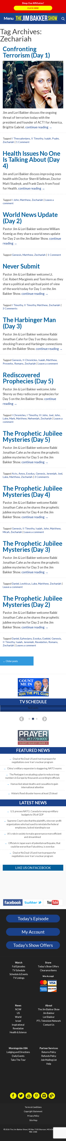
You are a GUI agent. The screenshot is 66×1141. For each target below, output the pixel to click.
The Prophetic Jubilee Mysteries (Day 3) (32, 546)
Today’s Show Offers (48, 966)
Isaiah (47, 138)
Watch (18, 962)
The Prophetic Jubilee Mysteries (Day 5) (32, 436)
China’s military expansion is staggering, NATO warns (34, 768)
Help (48, 1063)
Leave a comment (48, 363)
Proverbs (8, 363)
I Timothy (17, 305)
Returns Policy (49, 1052)
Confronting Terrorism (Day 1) (26, 52)
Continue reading (38, 127)
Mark (12, 418)
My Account (33, 931)
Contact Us (48, 1024)
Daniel (15, 583)
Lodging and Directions (18, 1052)
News (18, 1005)
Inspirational (18, 1024)
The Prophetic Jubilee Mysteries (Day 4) (32, 491)
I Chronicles (19, 415)
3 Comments (10, 308)
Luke (5, 418)
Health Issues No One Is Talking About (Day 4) (31, 159)
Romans (18, 363)
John (57, 415)
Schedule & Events (19, 974)
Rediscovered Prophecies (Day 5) (28, 378)
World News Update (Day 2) (30, 218)
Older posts (10, 661)
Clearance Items (48, 970)
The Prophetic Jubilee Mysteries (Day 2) (32, 601)
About (48, 1005)
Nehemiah (33, 418)
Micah (6, 532)
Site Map (33, 1120)
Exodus (30, 473)
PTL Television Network (49, 1021)
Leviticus (25, 583)
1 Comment (23, 142)
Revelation (41, 642)
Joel (51, 415)
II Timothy (37, 138)
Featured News (33, 750)
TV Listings (18, 978)
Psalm (55, 138)
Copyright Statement (33, 1111)
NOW (18, 1009)
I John (15, 199)
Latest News (33, 802)
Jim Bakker (36, 18)
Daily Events (18, 1056)
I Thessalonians (21, 138)
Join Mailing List (49, 1060)
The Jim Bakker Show (49, 1009)
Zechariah (8, 142)
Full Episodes (18, 966)
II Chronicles (30, 360)
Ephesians (26, 638)
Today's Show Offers (33, 945)
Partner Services (49, 1048)
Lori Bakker (49, 1017)
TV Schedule (18, 970)
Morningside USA (18, 1048)
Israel (18, 1021)
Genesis (16, 254)
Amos (22, 473)
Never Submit (21, 266)
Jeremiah (51, 473)
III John (43, 415)
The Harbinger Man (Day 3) (29, 323)
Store (48, 962)
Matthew (25, 199)
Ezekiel (46, 638)
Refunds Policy (48, 1056)
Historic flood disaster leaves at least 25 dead (34, 793)
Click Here (33, 8)
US (18, 1013)
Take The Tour (18, 1060)
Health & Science (18, 1032)
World (18, 1017)
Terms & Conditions (33, 1107)
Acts (14, 473)
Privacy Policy (33, 1116)
